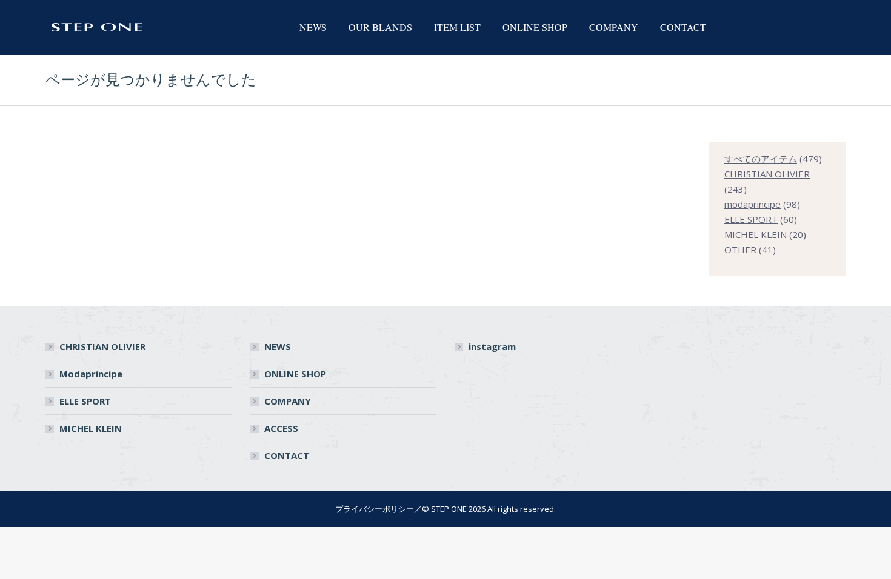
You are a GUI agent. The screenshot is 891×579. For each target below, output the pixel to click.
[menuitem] (313, 27)
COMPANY (287, 401)
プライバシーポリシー (374, 508)
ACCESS (281, 428)
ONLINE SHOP (295, 374)
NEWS (277, 346)
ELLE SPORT (85, 401)
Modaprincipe (90, 374)
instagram (492, 346)
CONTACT (286, 455)
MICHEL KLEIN (90, 428)
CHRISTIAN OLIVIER (102, 346)
